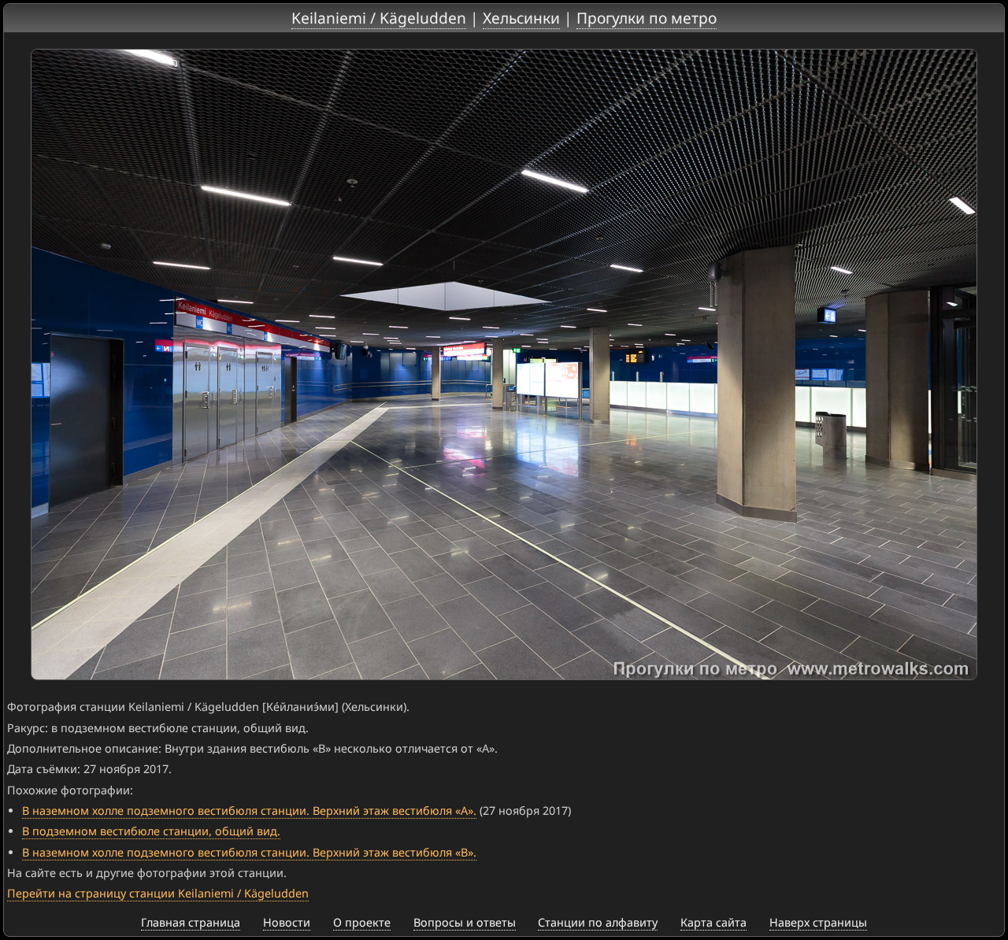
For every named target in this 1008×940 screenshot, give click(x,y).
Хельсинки (521, 17)
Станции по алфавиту (598, 922)
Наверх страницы (818, 922)
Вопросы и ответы (464, 922)
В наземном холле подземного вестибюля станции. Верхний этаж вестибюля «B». (249, 852)
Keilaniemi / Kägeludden (378, 17)
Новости (286, 922)
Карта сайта (713, 922)
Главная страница (190, 922)
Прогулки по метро (646, 17)
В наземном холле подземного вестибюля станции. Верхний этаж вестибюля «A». (249, 810)
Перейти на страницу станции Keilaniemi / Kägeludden (158, 893)
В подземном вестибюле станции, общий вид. (151, 830)
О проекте (362, 922)
